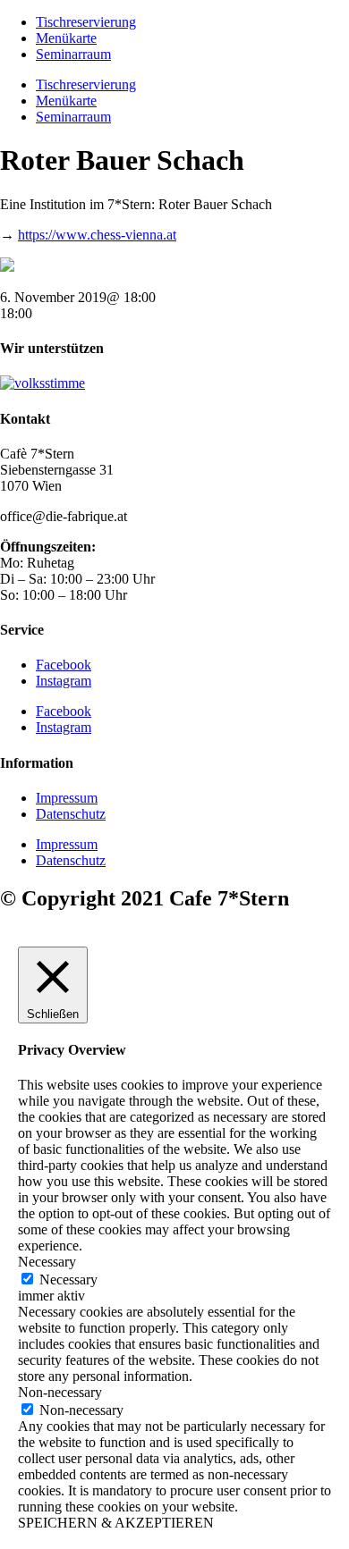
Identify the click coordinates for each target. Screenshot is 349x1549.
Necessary (68, 1279)
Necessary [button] (47, 1261)
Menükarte (66, 38)
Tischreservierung (86, 21)
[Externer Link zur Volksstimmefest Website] (42, 383)
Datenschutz (71, 813)
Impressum (67, 797)
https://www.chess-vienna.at (97, 234)
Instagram (63, 680)
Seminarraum (73, 54)
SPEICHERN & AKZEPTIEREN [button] (116, 1522)
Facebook (63, 664)
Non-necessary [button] (60, 1392)
